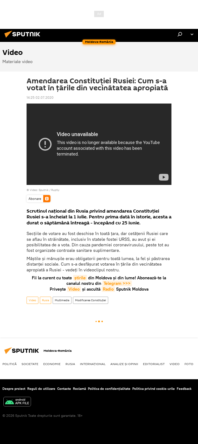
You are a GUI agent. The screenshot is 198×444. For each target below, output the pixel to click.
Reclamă (79, 388)
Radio (108, 289)
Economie (52, 364)
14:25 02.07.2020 (40, 97)
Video (74, 289)
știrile (80, 278)
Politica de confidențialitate (109, 388)
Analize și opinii (124, 364)
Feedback (184, 388)
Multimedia (62, 300)
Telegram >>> (117, 283)
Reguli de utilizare (41, 388)
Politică (9, 364)
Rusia (45, 300)
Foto (188, 364)
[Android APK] (17, 402)
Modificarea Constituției (90, 300)
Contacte (64, 388)
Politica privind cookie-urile (153, 388)
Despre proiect (13, 388)
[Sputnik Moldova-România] (23, 38)
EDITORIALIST (154, 364)
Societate (29, 364)
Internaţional (93, 364)
